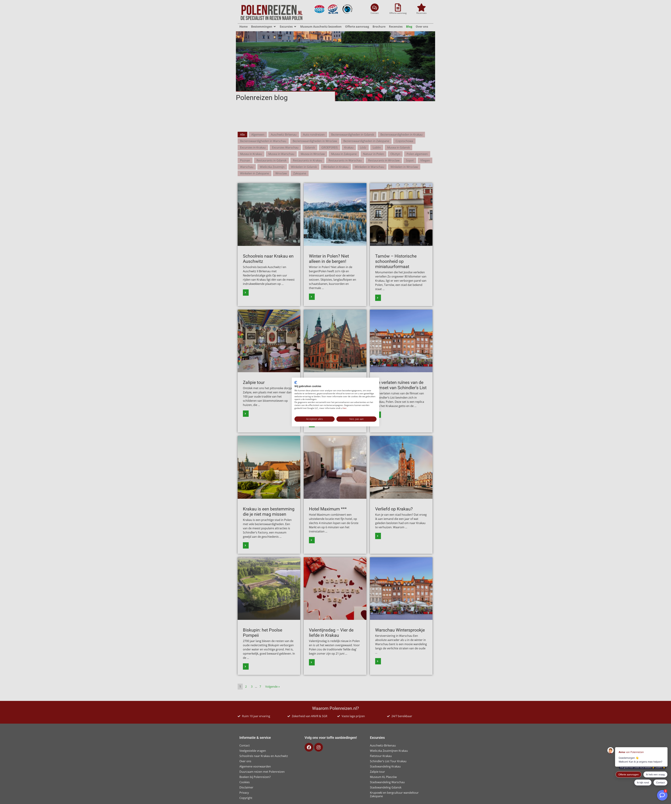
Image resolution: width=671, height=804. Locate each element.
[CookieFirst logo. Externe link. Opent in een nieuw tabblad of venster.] (295, 382)
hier (345, 408)
